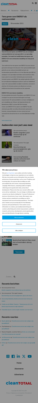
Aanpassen (19, 224)
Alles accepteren (19, 217)
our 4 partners (11, 173)
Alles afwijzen (19, 230)
